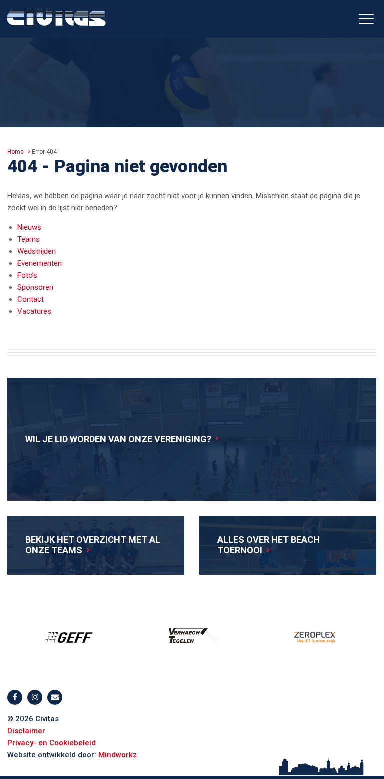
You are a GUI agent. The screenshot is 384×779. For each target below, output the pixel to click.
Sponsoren (36, 287)
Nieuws (30, 227)
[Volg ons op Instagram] (35, 697)
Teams (29, 239)
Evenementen (40, 263)
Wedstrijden (37, 251)
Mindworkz (117, 754)
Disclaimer (27, 730)
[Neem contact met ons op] (55, 697)
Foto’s (28, 275)
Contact (31, 299)
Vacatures (35, 311)
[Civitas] (56, 20)
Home (16, 151)
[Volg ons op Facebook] (15, 697)
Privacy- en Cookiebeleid (52, 742)
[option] (69, 637)
